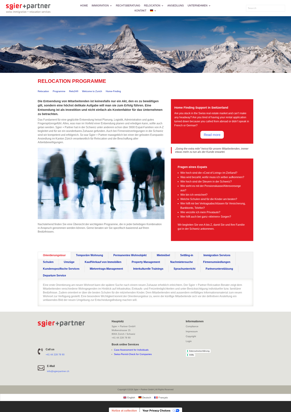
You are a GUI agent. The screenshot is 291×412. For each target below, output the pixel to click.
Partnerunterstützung (219, 268)
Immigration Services (216, 255)
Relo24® (73, 91)
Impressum (192, 331)
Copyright (191, 336)
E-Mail (51, 366)
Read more (212, 135)
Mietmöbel (163, 255)
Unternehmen (197, 5)
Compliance (192, 326)
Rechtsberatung (128, 5)
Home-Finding (113, 91)
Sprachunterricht (184, 268)
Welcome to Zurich (92, 91)
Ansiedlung (175, 5)
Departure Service (54, 275)
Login (189, 341)
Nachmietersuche (181, 262)
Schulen (48, 262)
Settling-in (186, 255)
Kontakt (140, 10)
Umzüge (69, 262)
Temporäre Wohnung (89, 255)
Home (84, 5)
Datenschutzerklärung (199, 351)
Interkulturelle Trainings (148, 268)
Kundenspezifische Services (61, 268)
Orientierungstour (54, 255)
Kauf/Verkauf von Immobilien (103, 262)
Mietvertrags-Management (106, 268)
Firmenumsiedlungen (216, 262)
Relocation (152, 5)
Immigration (100, 5)
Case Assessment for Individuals (131, 349)
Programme (59, 91)
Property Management (146, 262)
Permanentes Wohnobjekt (130, 255)
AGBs (191, 355)
